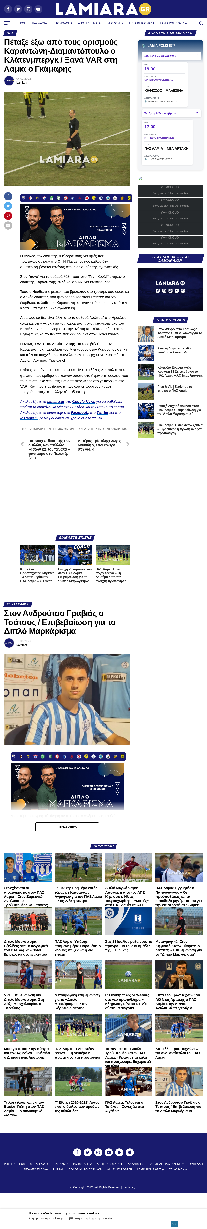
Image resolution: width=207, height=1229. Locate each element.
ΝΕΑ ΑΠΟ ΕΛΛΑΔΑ (36, 1169)
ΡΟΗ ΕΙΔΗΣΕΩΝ (14, 1164)
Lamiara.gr (130, 1187)
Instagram (29, 418)
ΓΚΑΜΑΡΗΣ (39, 429)
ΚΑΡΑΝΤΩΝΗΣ (68, 429)
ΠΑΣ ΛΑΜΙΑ (97, 429)
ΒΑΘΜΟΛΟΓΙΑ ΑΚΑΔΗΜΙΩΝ (167, 1164)
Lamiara (21, 82)
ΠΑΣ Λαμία (39, 23)
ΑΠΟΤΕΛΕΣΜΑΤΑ (89, 23)
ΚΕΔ (83, 429)
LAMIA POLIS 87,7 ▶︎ (150, 1169)
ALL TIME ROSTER (119, 1169)
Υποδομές (115, 23)
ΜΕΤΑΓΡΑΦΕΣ (39, 1164)
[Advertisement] (75, 500)
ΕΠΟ (53, 429)
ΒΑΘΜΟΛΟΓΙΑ (63, 23)
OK (174, 1223)
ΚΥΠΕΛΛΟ (196, 1164)
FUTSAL (58, 1169)
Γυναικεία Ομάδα (141, 23)
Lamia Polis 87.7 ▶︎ (173, 23)
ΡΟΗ (23, 23)
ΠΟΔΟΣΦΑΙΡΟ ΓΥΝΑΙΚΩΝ (85, 1169)
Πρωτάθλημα (117, 429)
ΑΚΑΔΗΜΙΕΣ (136, 1164)
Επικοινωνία (178, 1169)
